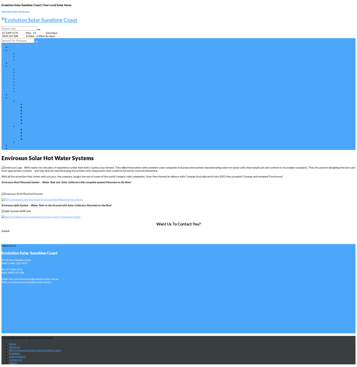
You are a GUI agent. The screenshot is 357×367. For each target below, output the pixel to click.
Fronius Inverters (33, 129)
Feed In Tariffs (24, 78)
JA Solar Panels (32, 123)
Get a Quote (17, 145)
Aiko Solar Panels (33, 113)
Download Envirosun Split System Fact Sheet (54, 216)
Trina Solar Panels (33, 119)
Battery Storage (25, 142)
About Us (14, 50)
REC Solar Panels (33, 107)
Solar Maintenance (20, 94)
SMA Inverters (31, 132)
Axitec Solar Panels (34, 116)
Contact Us (16, 148)
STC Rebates (23, 75)
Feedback (14, 353)
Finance (13, 63)
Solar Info (15, 66)
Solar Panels (23, 101)
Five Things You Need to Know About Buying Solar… (44, 72)
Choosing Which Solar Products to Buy (37, 82)
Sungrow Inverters (34, 135)
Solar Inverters (24, 126)
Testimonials (23, 59)
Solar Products (18, 97)
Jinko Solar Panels (33, 110)
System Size (22, 88)
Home (12, 47)
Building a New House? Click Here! (34, 85)
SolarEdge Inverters (34, 138)
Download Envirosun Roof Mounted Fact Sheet (55, 199)
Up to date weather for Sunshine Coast (19, 242)
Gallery (13, 362)
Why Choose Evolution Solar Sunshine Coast (40, 56)
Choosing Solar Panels (36, 104)
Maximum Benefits (26, 91)
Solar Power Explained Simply (32, 69)
